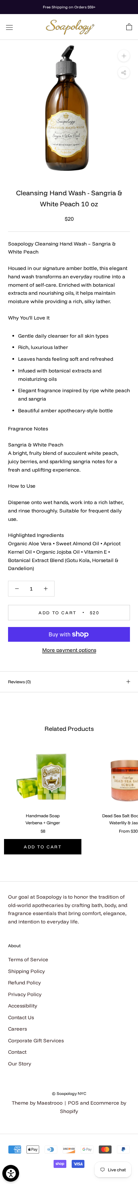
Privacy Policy (25, 994)
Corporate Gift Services (36, 1040)
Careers (17, 1029)
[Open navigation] (9, 26)
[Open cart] (129, 27)
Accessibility (22, 1005)
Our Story (19, 1063)
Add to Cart (43, 846)
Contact (17, 1052)
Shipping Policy (26, 971)
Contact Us (21, 1017)
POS (73, 1103)
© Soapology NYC (69, 1093)
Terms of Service (28, 959)
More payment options (69, 650)
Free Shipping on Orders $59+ (69, 7)
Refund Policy (24, 982)
